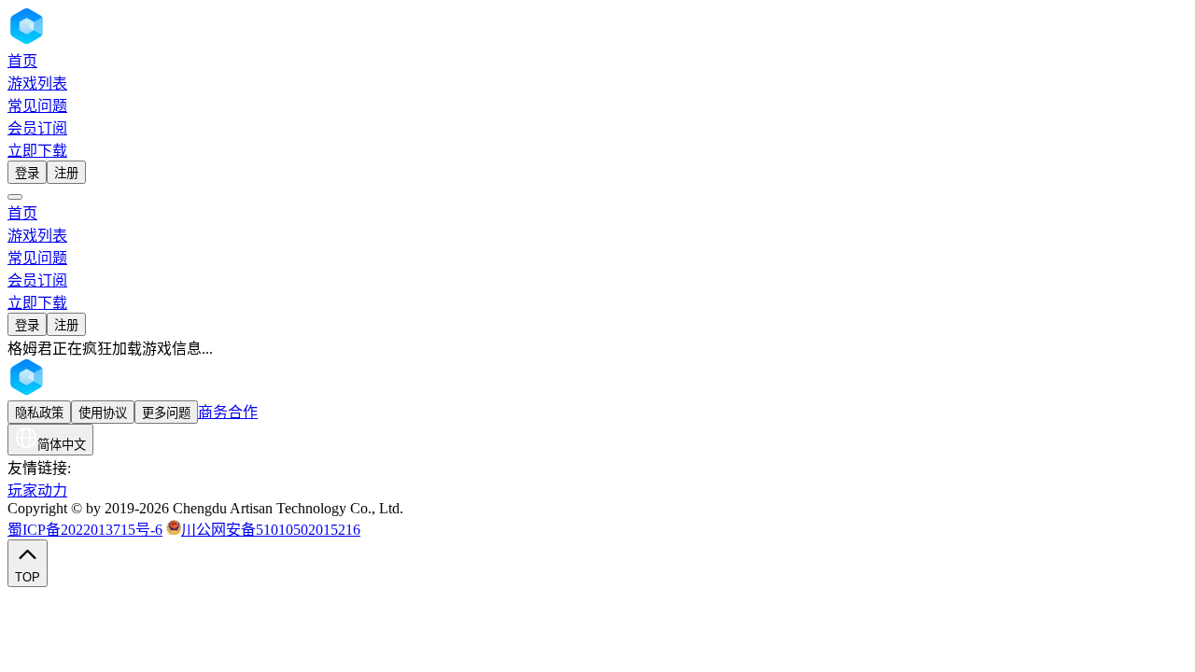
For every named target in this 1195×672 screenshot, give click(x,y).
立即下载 (37, 151)
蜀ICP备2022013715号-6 (84, 530)
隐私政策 (39, 413)
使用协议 (102, 413)
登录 (27, 173)
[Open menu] (14, 197)
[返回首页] (78, 40)
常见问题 (37, 106)
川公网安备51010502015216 (270, 530)
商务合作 (228, 412)
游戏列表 (37, 83)
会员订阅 (37, 128)
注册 (66, 173)
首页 (22, 61)
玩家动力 (37, 490)
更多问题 (166, 413)
